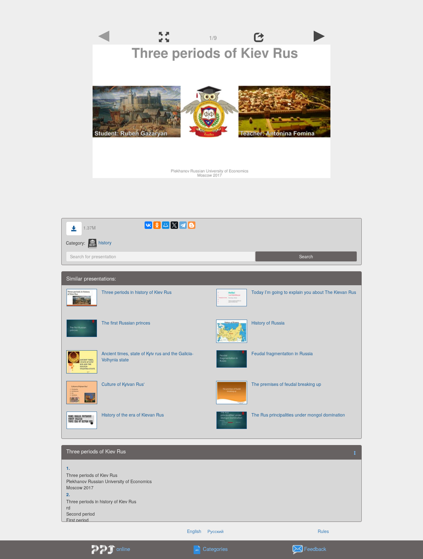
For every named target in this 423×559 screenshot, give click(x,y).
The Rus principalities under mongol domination (298, 415)
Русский (215, 531)
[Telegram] (183, 225)
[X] (174, 225)
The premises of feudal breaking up (286, 384)
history (104, 242)
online (123, 548)
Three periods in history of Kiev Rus (137, 292)
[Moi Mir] (165, 225)
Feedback (315, 548)
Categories (215, 548)
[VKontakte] (148, 225)
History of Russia (268, 323)
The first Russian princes (126, 323)
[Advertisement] (211, 14)
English (194, 531)
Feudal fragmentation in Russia (282, 353)
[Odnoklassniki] (157, 225)
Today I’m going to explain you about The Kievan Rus (303, 292)
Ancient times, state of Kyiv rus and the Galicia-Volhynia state (148, 356)
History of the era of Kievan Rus (133, 415)
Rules (323, 531)
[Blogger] (191, 225)
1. (68, 468)
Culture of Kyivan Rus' (123, 384)
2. (68, 494)
